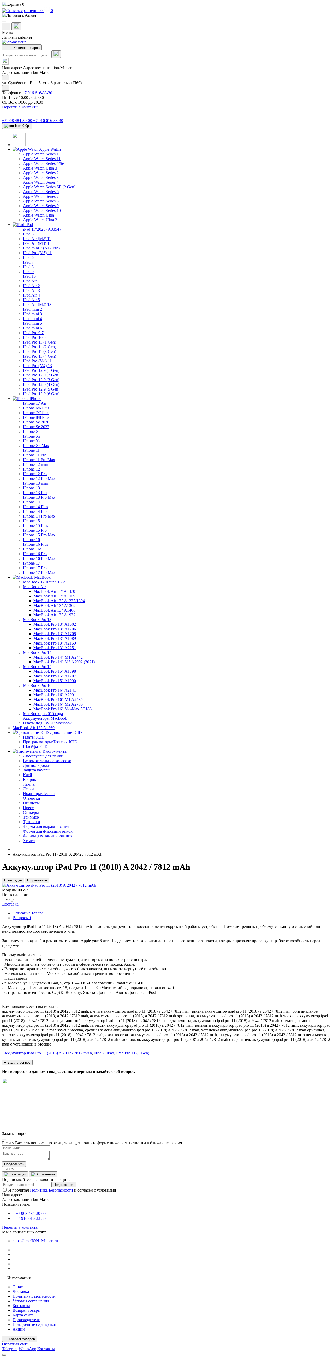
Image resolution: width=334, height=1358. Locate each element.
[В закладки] (15, 1174)
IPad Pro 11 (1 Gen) (132, 1053)
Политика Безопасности (51, 1190)
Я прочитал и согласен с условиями (62, 1190)
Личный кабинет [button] (17, 37)
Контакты (21, 1305)
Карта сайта (23, 1315)
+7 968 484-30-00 (17, 120)
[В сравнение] (43, 1174)
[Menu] (4, 21)
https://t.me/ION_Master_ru (35, 1241)
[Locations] (6, 26)
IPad (110, 1053)
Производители (26, 1320)
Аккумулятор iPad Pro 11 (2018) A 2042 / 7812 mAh (47, 1053)
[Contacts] (16, 26)
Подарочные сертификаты (36, 1324)
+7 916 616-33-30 (37, 93)
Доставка (21, 1291)
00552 (99, 1053)
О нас (18, 1287)
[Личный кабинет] (167, 15)
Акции (19, 1329)
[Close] (4, 1139)
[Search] (56, 54)
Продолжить (14, 1164)
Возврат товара (26, 1310)
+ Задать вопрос (17, 1062)
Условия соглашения (31, 1301)
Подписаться (63, 1185)
